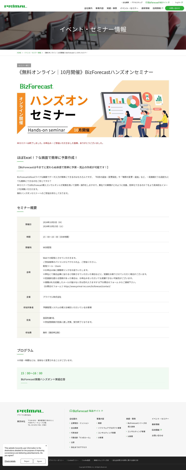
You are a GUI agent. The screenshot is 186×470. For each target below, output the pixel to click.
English (177, 2)
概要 (100, 423)
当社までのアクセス (79, 447)
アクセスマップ (137, 2)
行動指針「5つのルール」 (81, 437)
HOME (19, 53)
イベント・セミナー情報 (32, 53)
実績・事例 (112, 8)
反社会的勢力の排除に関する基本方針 (125, 460)
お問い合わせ (174, 8)
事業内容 (100, 8)
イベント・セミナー (129, 8)
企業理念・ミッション (80, 423)
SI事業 (100, 437)
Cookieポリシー (73, 460)
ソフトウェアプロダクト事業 (109, 428)
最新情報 (145, 8)
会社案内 (88, 8)
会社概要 (126, 2)
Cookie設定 (86, 460)
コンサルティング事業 (107, 432)
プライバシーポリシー (56, 460)
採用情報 (157, 8)
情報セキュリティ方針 (101, 460)
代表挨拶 (74, 432)
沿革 (73, 442)
